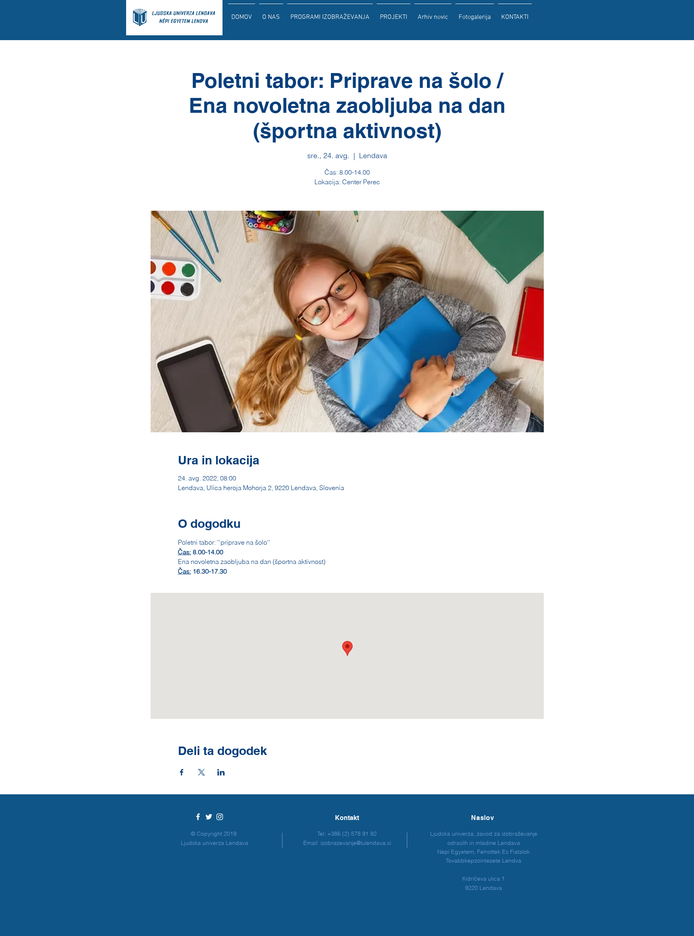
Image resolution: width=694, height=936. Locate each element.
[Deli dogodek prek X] (201, 772)
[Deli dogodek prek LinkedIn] (221, 772)
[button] (330, 14)
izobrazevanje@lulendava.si (355, 842)
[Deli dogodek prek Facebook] (182, 772)
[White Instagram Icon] (219, 816)
